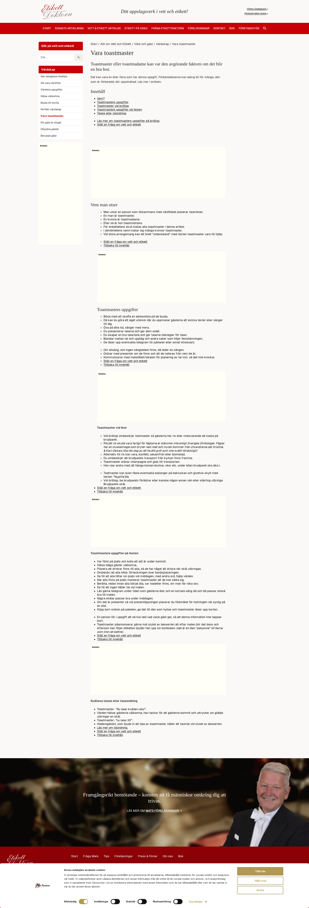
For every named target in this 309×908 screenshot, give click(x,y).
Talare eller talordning (111, 113)
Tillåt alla (260, 871)
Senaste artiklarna (69, 28)
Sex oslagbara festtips (54, 76)
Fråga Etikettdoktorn (167, 28)
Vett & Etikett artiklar (104, 28)
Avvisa (260, 890)
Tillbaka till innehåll (116, 245)
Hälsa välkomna (50, 96)
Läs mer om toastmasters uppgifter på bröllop (128, 120)
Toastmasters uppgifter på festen (119, 109)
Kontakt (219, 28)
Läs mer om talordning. (112, 727)
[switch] (115, 901)
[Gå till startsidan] (79, 11)
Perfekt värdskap (51, 109)
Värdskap (162, 44)
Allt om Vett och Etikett (115, 44)
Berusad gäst (48, 135)
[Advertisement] (61, 195)
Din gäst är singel (51, 122)
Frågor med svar (255, 13)
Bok (232, 28)
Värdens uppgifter (51, 89)
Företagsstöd (249, 28)
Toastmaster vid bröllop (113, 106)
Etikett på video (136, 28)
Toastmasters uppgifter (113, 102)
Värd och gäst (143, 44)
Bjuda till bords (50, 102)
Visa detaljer (196, 901)
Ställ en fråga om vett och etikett (119, 124)
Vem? (101, 98)
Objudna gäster (50, 129)
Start (47, 28)
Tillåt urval (260, 880)
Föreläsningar (257, 9)
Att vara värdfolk (51, 83)
